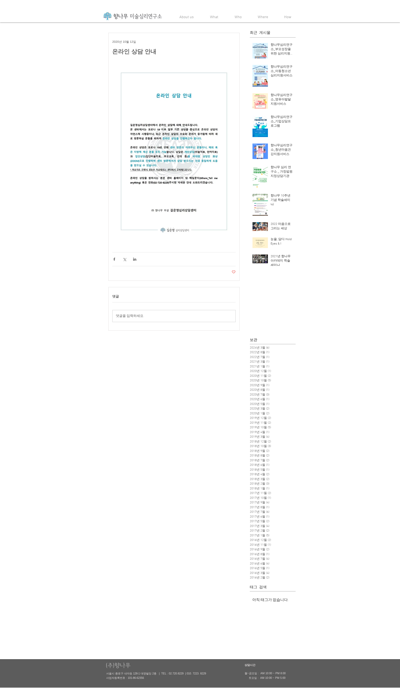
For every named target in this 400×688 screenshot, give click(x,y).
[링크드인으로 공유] (135, 259)
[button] (186, 15)
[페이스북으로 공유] (114, 259)
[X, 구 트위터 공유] (124, 259)
